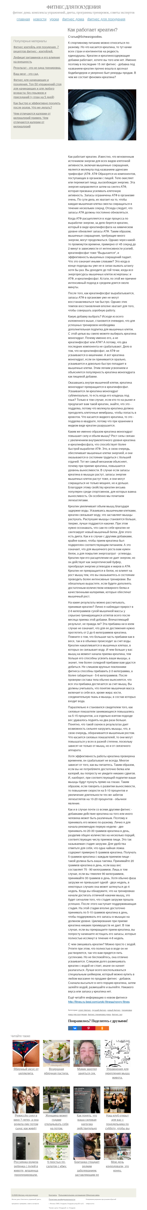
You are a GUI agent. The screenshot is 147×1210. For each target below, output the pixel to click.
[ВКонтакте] (75, 1028)
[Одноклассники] (102, 1028)
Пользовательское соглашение (72, 1195)
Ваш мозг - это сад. (26, 73)
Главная (23, 18)
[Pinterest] (88, 1028)
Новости (39, 18)
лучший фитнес (99, 1010)
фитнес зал (117, 1014)
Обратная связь (92, 1195)
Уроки (54, 18)
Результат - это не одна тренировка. (37, 67)
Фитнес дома (73, 18)
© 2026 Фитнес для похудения (25, 1195)
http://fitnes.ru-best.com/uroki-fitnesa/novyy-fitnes (99, 1002)
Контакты (53, 1195)
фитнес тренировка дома (99, 1014)
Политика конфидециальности (62, 1199)
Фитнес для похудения (73, 7)
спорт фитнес (84, 1010)
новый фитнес (113, 1010)
